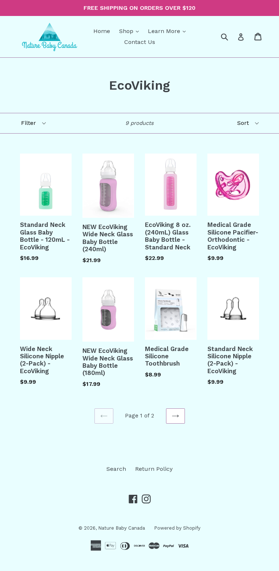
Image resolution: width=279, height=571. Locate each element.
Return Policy (154, 468)
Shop (130, 30)
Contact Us (139, 41)
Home (101, 31)
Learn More (168, 30)
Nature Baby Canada (121, 528)
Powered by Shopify (177, 528)
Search (116, 468)
